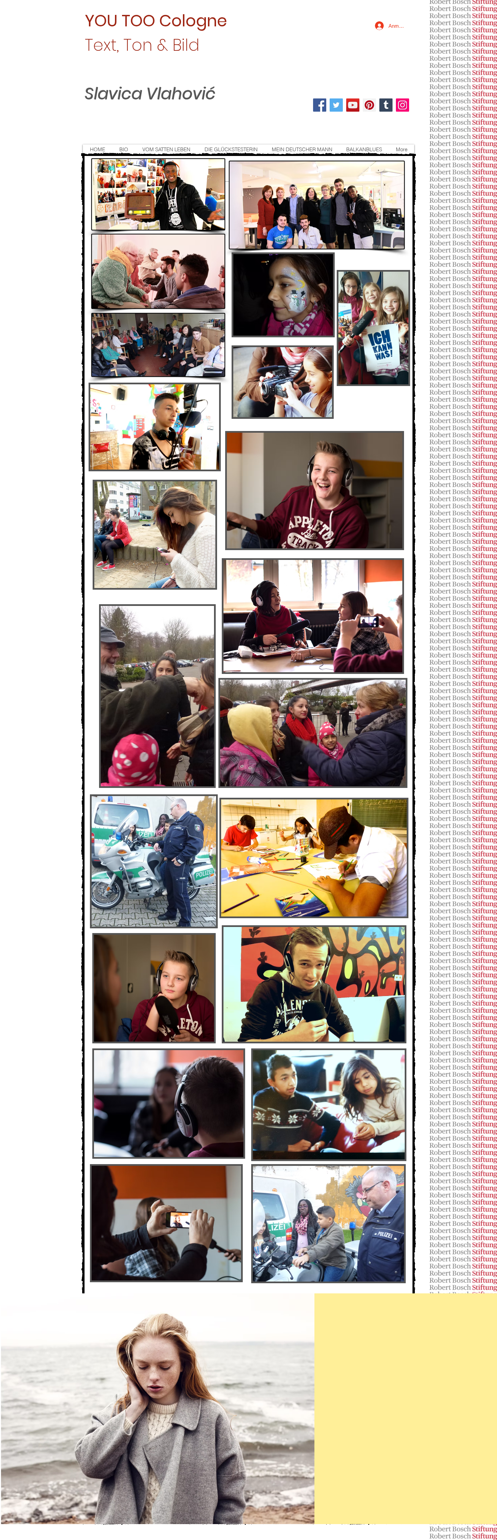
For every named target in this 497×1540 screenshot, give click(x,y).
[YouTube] (352, 105)
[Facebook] (319, 105)
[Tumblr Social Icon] (386, 105)
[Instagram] (402, 105)
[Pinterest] (369, 105)
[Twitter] (336, 105)
